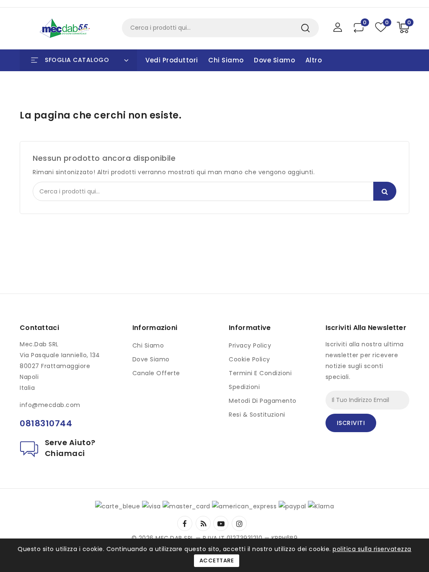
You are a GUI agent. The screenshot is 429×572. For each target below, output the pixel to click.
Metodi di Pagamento (263, 401)
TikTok (251, 520)
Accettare (216, 560)
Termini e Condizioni (260, 373)
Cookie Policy (249, 359)
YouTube (221, 523)
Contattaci (39, 327)
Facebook (185, 523)
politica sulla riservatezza (372, 549)
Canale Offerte (156, 373)
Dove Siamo (274, 60)
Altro (313, 60)
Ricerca (305, 27)
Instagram (240, 523)
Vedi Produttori (171, 60)
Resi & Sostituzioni (257, 414)
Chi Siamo (226, 60)
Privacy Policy (250, 345)
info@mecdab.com (50, 405)
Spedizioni (244, 387)
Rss (204, 523)
